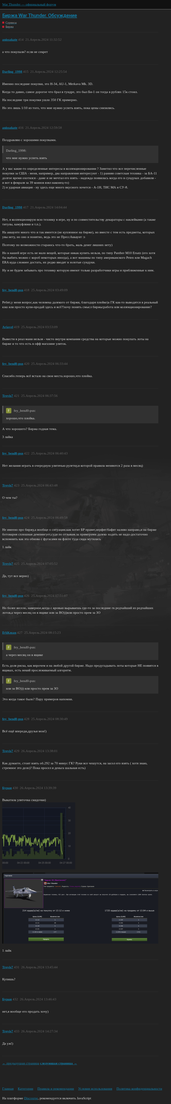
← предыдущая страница (20, 1063)
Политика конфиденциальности (139, 1088)
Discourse (31, 1098)
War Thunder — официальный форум (29, 4)
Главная (8, 1088)
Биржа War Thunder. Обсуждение (39, 15)
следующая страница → (58, 1063)
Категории (25, 1088)
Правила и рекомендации (55, 1088)
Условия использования (95, 1088)
